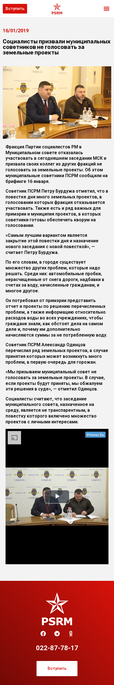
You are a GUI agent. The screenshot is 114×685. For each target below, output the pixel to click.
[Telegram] (57, 633)
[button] (106, 8)
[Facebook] (43, 633)
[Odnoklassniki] (70, 633)
